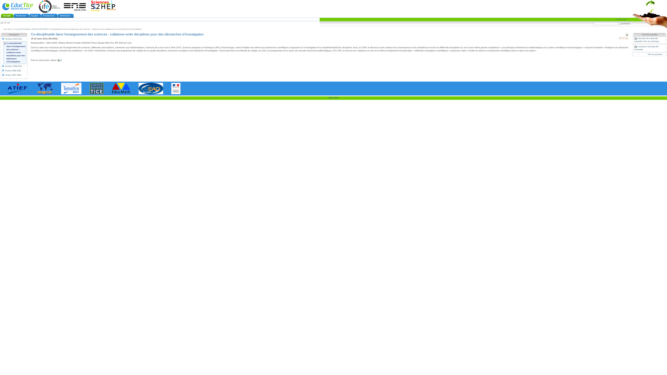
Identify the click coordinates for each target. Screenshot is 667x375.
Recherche (21, 16)
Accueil (6, 16)
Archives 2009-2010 (13, 66)
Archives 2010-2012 (40, 29)
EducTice (17, 6)
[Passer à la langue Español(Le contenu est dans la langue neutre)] (623, 38)
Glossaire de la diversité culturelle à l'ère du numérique (646, 39)
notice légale (333, 97)
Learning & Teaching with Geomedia (646, 48)
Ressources (49, 16)
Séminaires (65, 16)
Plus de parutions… (656, 54)
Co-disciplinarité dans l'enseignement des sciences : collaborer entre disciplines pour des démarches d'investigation (16, 52)
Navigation (14, 35)
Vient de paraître (649, 35)
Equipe (34, 16)
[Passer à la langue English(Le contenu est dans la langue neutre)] (620, 38)
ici (61, 60)
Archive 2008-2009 (13, 71)
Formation (26, 29)
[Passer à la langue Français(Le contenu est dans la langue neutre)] (626, 38)
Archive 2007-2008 (13, 75)
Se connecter (621, 19)
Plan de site (5, 23)
